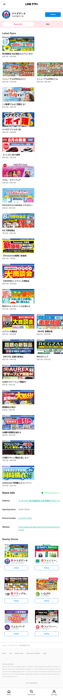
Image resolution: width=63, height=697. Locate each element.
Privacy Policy (19, 653)
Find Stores (31, 694)
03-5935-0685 (25, 518)
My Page (54, 694)
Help (10, 653)
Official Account (51, 493)
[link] (6, 15)
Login (44, 653)
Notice (4, 653)
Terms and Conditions (33, 653)
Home (9, 694)
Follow (53, 15)
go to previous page (5, 4)
